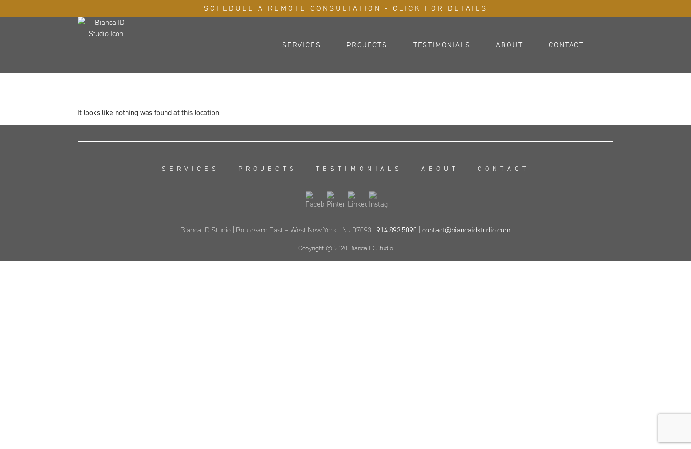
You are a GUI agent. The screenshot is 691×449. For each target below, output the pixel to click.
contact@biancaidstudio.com (466, 230)
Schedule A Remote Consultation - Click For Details (345, 8)
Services (301, 45)
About (509, 45)
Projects (366, 45)
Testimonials (442, 45)
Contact (566, 45)
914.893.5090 (397, 230)
